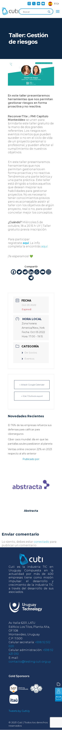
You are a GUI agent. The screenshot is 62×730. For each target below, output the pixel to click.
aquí (26, 243)
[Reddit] (25, 272)
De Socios (30, 352)
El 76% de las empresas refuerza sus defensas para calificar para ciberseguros (29, 429)
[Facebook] (13, 272)
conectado (41, 541)
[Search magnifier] (49, 11)
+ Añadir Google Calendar (32, 384)
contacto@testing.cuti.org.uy (30, 661)
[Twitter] (19, 272)
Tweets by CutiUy (19, 711)
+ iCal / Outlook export (32, 396)
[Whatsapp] (36, 272)
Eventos (29, 358)
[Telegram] (31, 277)
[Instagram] (48, 272)
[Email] (42, 272)
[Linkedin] (31, 272)
